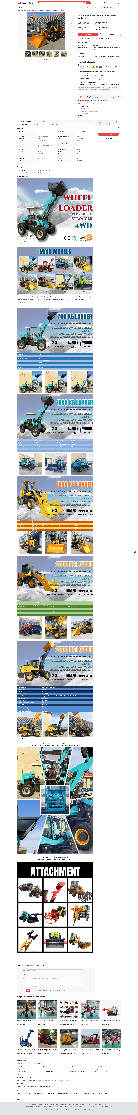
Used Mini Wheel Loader (37, 1097)
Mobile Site (100, 1104)
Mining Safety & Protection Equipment (77, 1071)
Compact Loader (50, 1093)
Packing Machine (73, 1069)
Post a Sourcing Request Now (57, 990)
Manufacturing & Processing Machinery (28, 10)
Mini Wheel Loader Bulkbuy (52, 1097)
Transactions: (100, 100)
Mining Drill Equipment (48, 1071)
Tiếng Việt (102, 1106)
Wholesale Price (71, 1104)
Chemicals (45, 1069)
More (18, 1099)
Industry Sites (78, 1104)
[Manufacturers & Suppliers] (25, 2)
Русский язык (56, 1106)
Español (40, 1106)
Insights (105, 1104)
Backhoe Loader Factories (24, 1093)
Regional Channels (86, 1104)
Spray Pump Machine (22, 1069)
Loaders (71, 1066)
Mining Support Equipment (101, 1069)
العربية (76, 1106)
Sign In (80, 115)
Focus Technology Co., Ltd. (59, 1109)
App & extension (103, 7)
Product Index (94, 1104)
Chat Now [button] (111, 34)
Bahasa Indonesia (108, 1106)
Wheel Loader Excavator (23, 1097)
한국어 (80, 1106)
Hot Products (33, 1104)
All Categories (22, 7)
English (35, 1106)
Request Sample (105, 38)
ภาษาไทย (92, 1106)
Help (95, 7)
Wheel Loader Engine (102, 1093)
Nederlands (72, 1106)
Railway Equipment (21, 1071)
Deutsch (66, 1106)
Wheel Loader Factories (38, 1093)
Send (28, 990)
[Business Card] (118, 128)
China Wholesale (63, 1104)
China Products (41, 1104)
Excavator (19, 1066)
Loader (55, 10)
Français (50, 1106)
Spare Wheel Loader (76, 1093)
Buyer (87, 7)
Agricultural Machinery (100, 1066)
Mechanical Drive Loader (45, 1086)
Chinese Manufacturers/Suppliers (51, 1104)
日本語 (84, 1106)
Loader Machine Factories (63, 1093)
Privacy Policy (90, 1109)
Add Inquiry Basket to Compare (46, 60)
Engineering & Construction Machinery (45, 10)
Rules (120, 7)
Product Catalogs (37, 1063)
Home (18, 10)
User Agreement (77, 1109)
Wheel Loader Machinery (88, 1093)
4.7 (103, 124)
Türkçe (97, 1106)
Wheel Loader (61, 10)
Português (45, 1106)
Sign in (119, 3)
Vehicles (45, 1066)
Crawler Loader (21, 1086)
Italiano (61, 1106)
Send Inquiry (88, 34)
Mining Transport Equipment (101, 1071)
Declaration (84, 1109)
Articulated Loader (32, 1086)
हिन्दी (88, 1106)
